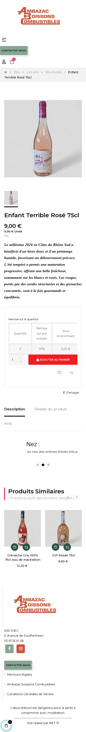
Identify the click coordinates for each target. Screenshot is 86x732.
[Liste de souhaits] (59, 372)
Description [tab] (14, 409)
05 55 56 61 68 (14, 641)
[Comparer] (71, 372)
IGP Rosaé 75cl (63, 555)
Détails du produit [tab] (50, 409)
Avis (8, 423)
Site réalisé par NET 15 (43, 723)
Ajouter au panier (54, 359)
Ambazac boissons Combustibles (31, 684)
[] (14, 547)
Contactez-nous (14, 50)
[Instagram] (20, 648)
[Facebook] (9, 648)
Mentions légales (19, 674)
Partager (72, 393)
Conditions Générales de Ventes (30, 694)
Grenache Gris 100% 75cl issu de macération (22, 557)
